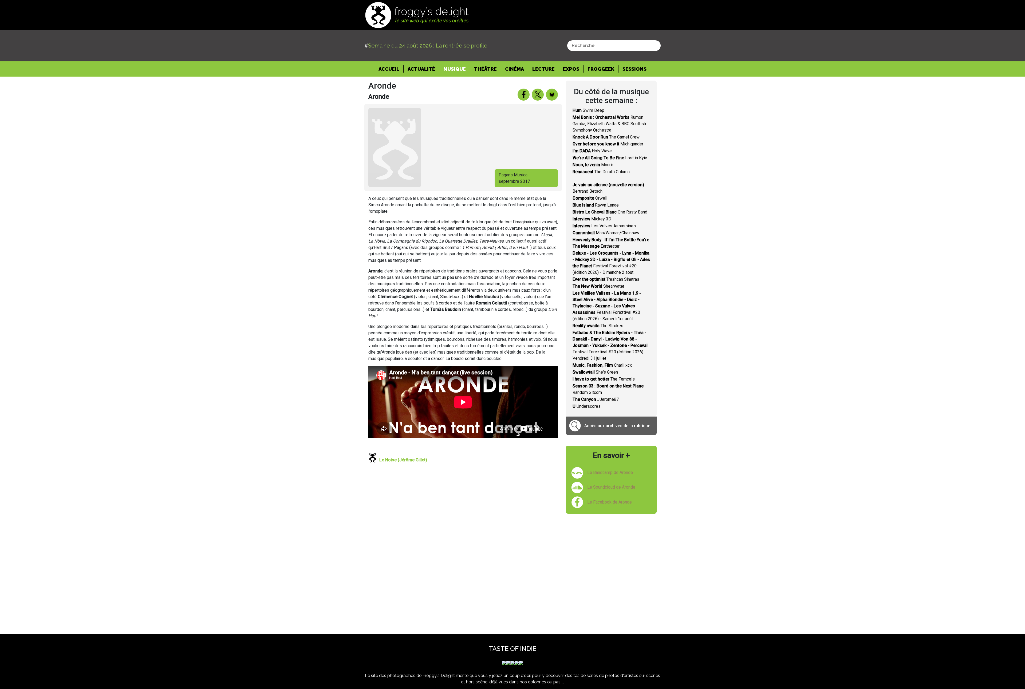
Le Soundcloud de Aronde (611, 487)
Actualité (421, 69)
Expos (571, 69)
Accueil (391, 69)
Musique (454, 69)
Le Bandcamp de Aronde (610, 472)
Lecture (543, 69)
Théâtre (485, 69)
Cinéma (514, 69)
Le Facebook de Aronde (609, 502)
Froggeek (601, 69)
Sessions (634, 69)
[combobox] (614, 45)
